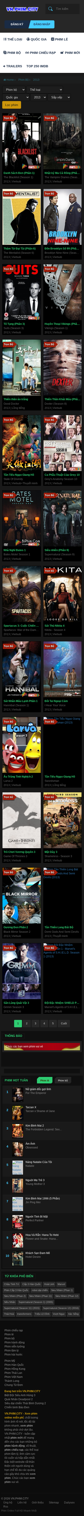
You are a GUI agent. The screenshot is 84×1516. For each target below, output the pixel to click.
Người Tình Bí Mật (37, 1216)
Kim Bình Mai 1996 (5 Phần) (43, 1198)
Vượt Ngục (59, 1314)
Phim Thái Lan (13, 1372)
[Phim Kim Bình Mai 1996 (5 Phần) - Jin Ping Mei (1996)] (19, 1204)
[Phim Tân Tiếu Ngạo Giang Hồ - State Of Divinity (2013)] (21, 443)
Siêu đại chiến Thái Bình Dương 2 (25, 1403)
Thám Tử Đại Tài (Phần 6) (20, 248)
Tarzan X (31, 1107)
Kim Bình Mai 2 (35, 1125)
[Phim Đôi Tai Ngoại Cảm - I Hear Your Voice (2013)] (62, 669)
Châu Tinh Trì (11, 1284)
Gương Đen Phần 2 (16, 927)
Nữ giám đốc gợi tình (38, 1089)
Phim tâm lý (11, 1350)
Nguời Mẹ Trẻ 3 (35, 1180)
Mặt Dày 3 (51, 852)
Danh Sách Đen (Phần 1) (19, 173)
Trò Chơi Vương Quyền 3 (19, 852)
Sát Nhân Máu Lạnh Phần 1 (21, 701)
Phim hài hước (13, 1354)
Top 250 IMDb (37, 66)
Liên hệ (22, 1502)
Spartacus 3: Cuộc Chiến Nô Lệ (22, 625)
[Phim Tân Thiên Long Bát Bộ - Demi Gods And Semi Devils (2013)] (62, 896)
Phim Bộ (13, 53)
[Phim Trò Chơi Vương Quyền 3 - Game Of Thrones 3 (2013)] (21, 820)
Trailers (13, 66)
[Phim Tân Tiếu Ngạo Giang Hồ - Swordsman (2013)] (62, 745)
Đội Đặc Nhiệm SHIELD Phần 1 (63, 1002)
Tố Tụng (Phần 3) (14, 324)
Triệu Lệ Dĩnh (42, 1314)
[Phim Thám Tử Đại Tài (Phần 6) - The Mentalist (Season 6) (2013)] (21, 217)
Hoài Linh (49, 1284)
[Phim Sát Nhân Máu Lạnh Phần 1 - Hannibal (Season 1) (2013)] (21, 669)
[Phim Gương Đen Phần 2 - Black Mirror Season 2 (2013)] (21, 896)
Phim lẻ (44, 1080)
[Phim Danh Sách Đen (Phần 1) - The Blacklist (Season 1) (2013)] (21, 141)
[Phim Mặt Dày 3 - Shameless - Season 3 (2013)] (62, 820)
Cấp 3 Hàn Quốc (31, 1284)
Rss (5, 1506)
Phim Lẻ (61, 39)
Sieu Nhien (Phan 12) (66, 1296)
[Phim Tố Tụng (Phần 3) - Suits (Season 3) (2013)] (21, 292)
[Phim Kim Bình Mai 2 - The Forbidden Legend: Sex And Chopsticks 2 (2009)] (19, 1131)
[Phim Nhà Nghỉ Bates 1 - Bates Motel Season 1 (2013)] (21, 518)
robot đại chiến (40, 1290)
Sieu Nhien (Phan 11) (40, 1296)
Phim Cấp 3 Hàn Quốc (16, 1290)
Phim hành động (14, 1342)
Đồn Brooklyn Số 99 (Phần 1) (63, 248)
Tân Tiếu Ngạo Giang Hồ (19, 474)
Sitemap (54, 1502)
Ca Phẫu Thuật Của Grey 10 (62, 474)
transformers (24, 1314)
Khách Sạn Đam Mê (38, 1253)
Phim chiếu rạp (13, 1330)
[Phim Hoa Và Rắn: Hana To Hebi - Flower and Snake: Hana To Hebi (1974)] (19, 1240)
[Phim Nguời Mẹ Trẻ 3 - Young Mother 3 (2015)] (19, 1185)
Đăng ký (17, 24)
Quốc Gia (38, 39)
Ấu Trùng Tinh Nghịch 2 (18, 776)
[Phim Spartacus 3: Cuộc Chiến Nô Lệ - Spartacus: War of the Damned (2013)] (21, 594)
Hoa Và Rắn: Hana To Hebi (42, 1235)
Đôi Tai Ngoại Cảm (56, 701)
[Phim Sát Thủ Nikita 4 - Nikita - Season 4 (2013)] (62, 594)
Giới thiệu (38, 1502)
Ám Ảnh (30, 1143)
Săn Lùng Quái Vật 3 (16, 1002)
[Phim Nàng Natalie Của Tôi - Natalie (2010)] (19, 1167)
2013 (36, 79)
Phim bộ (63, 1080)
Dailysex (69, 1502)
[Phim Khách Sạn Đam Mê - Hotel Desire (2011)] (19, 1258)
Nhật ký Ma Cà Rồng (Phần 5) (63, 173)
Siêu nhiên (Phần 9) (57, 550)
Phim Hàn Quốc (14, 1364)
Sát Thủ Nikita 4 (55, 625)
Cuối (64, 1023)
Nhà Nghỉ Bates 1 (15, 550)
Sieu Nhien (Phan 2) (15, 1296)
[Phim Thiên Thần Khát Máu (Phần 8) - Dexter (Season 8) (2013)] (62, 367)
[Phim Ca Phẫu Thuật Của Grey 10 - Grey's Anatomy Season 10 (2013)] (62, 443)
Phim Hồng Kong (14, 1368)
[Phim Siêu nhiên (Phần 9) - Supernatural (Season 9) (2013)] (62, 518)
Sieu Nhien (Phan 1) (62, 1290)
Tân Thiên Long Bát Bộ (59, 927)
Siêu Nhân (9, 1302)
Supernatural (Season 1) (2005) (36, 1302)
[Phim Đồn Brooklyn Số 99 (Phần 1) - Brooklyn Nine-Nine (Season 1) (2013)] (62, 217)
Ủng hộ (7, 1502)
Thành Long (11, 1381)
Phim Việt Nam (13, 1377)
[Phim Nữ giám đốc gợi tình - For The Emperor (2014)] (19, 1094)
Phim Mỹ (9, 1360)
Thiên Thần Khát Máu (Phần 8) (63, 399)
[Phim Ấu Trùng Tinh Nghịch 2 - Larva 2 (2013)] (21, 745)
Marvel (61, 1284)
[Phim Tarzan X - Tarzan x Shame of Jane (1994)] (19, 1113)
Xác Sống (73, 1314)
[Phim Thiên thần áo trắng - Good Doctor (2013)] (21, 367)
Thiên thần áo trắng (16, 399)
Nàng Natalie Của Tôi (39, 1162)
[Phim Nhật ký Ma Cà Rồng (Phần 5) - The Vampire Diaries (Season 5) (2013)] (62, 141)
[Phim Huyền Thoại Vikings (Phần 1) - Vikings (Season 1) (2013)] (62, 292)
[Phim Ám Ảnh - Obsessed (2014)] (19, 1149)
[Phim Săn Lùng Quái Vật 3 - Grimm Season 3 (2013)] (21, 971)
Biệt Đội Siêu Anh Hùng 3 (19, 1395)
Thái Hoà (9, 1314)
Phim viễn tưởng (14, 1346)
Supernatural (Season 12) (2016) (61, 1308)
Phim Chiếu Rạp (42, 53)
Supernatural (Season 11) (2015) (22, 1308)
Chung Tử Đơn (13, 1385)
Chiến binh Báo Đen (16, 1407)
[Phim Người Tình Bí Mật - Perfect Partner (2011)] (19, 1222)
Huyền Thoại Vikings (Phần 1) (63, 324)
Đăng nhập (42, 24)
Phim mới (72, 53)
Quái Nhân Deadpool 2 (18, 1399)
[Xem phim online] (21, 8)
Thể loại (14, 39)
